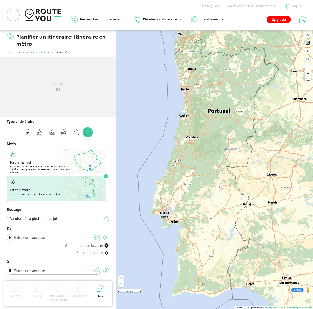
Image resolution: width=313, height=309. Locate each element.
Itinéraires (12, 52)
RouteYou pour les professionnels (252, 6)
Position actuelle (89, 252)
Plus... (100, 296)
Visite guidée (211, 6)
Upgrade (279, 19)
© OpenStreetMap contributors (296, 307)
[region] (214, 169)
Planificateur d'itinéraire (33, 52)
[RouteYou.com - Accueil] (43, 15)
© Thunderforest (271, 307)
